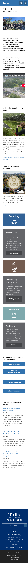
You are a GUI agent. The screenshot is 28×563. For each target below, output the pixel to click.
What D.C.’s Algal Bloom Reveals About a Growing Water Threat (13, 479)
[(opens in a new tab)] (14, 23)
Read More (11, 68)
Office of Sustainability (10, 10)
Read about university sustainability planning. (13, 204)
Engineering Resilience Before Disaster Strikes (12, 455)
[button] (4, 23)
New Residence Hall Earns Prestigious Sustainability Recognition (11, 500)
